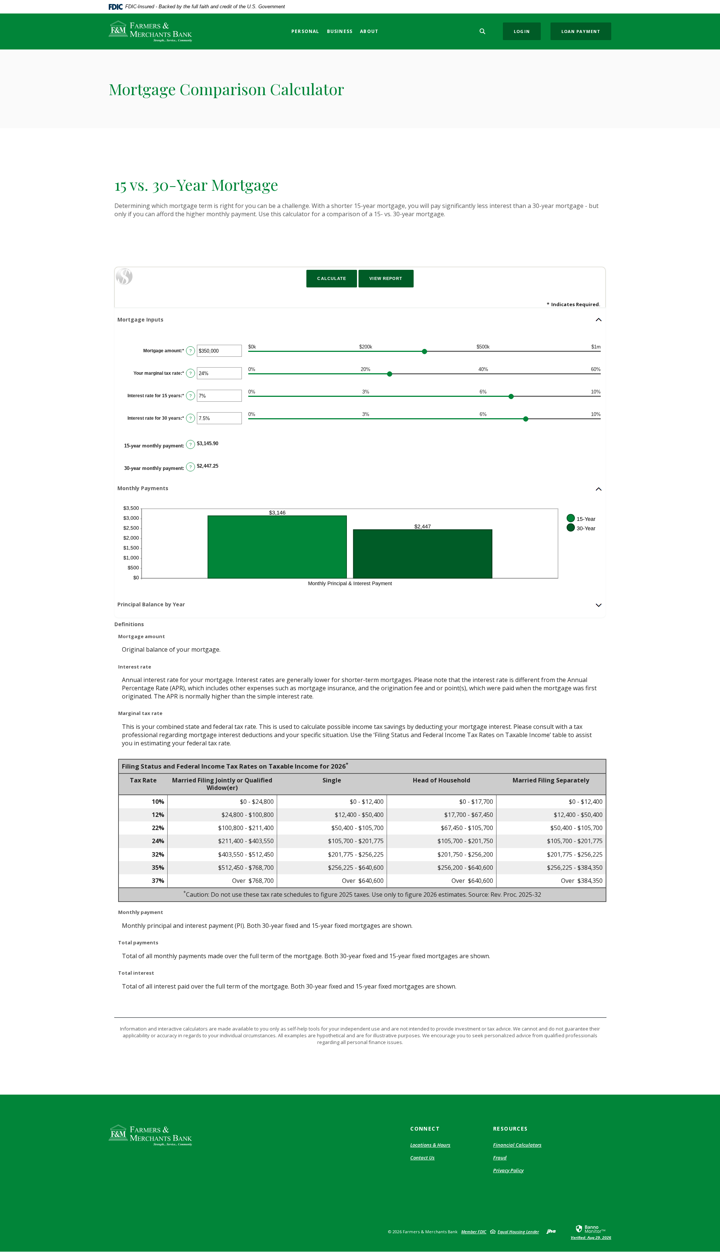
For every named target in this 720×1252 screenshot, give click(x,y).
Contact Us (422, 1157)
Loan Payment (580, 31)
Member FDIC (473, 1231)
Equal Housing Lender (518, 1231)
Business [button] (340, 31)
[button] (360, 319)
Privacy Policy (508, 1170)
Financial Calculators (517, 1144)
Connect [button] (425, 1128)
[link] (591, 1231)
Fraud (500, 1157)
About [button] (369, 31)
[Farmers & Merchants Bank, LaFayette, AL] (150, 31)
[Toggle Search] (482, 31)
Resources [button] (510, 1128)
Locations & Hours (430, 1144)
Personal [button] (305, 31)
